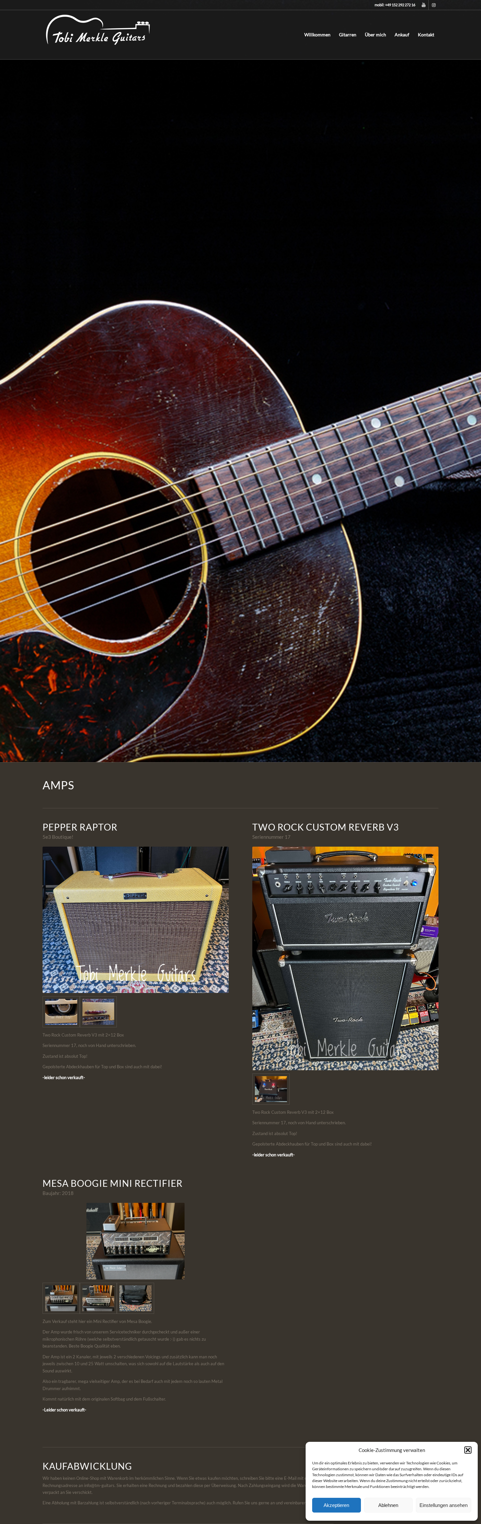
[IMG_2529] (98, 1011)
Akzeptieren (336, 1505)
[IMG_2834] (135, 1298)
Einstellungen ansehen (443, 1505)
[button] (468, 1450)
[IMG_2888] (61, 1298)
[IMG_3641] (271, 1089)
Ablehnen (388, 1505)
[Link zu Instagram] (433, 5)
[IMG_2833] (98, 1298)
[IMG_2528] (61, 1011)
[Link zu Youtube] (423, 5)
